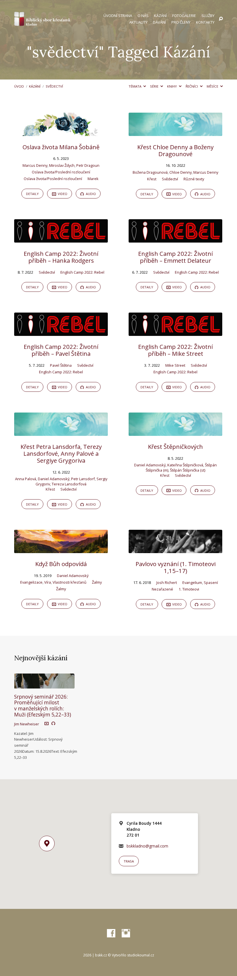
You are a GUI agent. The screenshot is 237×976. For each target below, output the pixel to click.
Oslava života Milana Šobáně (61, 147)
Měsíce (213, 86)
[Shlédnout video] (47, 723)
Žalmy (97, 582)
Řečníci (192, 86)
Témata (135, 86)
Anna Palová (25, 478)
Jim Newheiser (26, 724)
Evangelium (192, 582)
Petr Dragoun (87, 165)
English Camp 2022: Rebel (82, 272)
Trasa (129, 861)
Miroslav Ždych (62, 165)
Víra (47, 582)
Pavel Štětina (61, 365)
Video (62, 194)
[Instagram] (126, 933)
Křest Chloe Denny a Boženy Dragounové (175, 150)
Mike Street (175, 365)
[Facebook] (111, 933)
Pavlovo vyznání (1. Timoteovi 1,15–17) (176, 567)
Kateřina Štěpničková (185, 465)
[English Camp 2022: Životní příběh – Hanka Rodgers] (61, 239)
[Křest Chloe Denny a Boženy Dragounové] (175, 132)
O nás (143, 16)
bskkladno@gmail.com (147, 846)
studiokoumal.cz (140, 955)
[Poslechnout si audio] (53, 723)
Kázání (160, 16)
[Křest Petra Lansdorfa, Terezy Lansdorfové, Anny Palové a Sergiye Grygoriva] (61, 432)
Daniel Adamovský (53, 478)
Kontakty (205, 22)
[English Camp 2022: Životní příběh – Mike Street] (175, 332)
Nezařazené (162, 589)
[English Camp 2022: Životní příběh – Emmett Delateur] (175, 239)
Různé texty (194, 178)
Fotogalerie (184, 16)
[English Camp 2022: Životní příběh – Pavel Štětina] (61, 332)
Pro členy (180, 22)
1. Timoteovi (189, 589)
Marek (93, 178)
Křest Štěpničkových (175, 446)
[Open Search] (221, 19)
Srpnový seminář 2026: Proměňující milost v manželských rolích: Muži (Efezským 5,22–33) (42, 705)
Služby (207, 16)
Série (154, 86)
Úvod (19, 86)
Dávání (159, 22)
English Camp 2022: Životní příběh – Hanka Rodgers (61, 256)
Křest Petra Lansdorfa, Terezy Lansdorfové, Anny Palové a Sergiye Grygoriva (61, 453)
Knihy (172, 86)
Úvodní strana (117, 16)
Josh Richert (166, 582)
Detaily (32, 194)
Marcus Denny (35, 165)
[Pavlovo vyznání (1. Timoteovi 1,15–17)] (175, 549)
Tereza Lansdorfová (69, 484)
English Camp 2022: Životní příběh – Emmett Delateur (175, 256)
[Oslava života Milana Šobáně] (61, 132)
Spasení (211, 582)
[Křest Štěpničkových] (175, 432)
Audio (90, 194)
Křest (151, 178)
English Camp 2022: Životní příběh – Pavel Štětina (61, 350)
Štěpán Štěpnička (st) (187, 470)
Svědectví (170, 178)
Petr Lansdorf (83, 478)
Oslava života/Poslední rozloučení (61, 172)
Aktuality (138, 22)
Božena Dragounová (150, 172)
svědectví (54, 86)
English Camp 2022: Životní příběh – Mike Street (175, 350)
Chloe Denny (180, 172)
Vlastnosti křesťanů (69, 582)
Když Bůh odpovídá (61, 564)
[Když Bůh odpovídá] (61, 549)
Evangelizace (31, 582)
